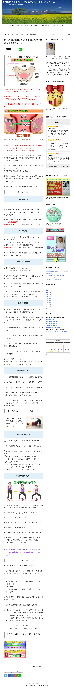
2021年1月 (48, 290)
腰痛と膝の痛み (49, 273)
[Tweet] (5, 675)
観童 (41, 666)
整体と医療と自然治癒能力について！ (54, 279)
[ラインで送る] (19, 675)
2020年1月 (48, 306)
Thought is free (45, 685)
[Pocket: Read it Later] (15, 675)
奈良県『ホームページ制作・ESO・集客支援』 (56, 331)
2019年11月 (49, 308)
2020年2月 (48, 304)
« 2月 (47, 354)
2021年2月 (48, 288)
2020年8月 (48, 294)
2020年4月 (48, 300)
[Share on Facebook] (9, 675)
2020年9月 (48, 292)
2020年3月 (48, 302)
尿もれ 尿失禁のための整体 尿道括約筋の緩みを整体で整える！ (25, 34)
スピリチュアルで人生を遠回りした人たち (55, 275)
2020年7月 (48, 296)
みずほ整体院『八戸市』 (51, 323)
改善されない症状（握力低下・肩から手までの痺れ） (58, 271)
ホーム (7, 34)
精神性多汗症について (51, 277)
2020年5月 (48, 298)
